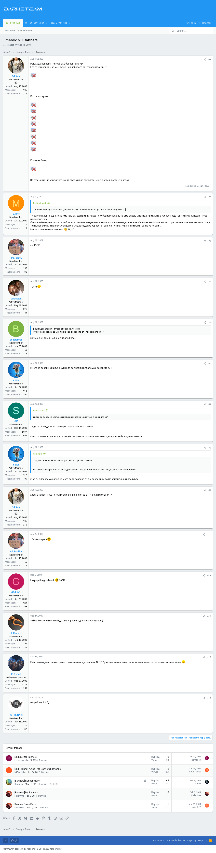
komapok (19, 760)
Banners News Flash (25, 804)
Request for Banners (26, 757)
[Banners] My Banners (26, 792)
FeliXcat (10, 45)
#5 (209, 322)
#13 (209, 657)
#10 (209, 534)
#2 (209, 197)
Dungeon (19, 784)
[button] (46, 23)
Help (200, 840)
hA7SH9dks (20, 772)
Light (15, 840)
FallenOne (19, 796)
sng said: (37, 454)
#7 (209, 404)
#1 (209, 59)
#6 (209, 363)
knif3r (198, 783)
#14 (209, 698)
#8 (209, 447)
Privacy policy (189, 840)
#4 (209, 281)
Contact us (158, 840)
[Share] (205, 59)
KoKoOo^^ (196, 807)
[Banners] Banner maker (27, 780)
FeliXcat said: (39, 203)
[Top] (206, 840)
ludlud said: (39, 410)
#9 (209, 490)
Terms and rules (173, 840)
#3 (209, 241)
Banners (43, 760)
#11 (209, 575)
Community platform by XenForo (32, 849)
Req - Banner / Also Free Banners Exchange (38, 769)
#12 (209, 616)
